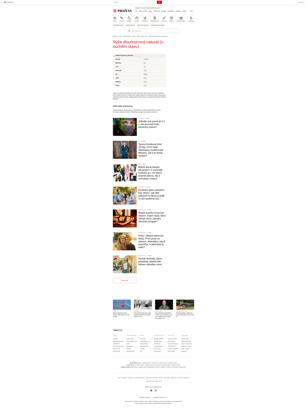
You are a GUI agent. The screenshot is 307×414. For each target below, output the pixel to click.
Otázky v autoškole (185, 348)
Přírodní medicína (180, 21)
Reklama (167, 377)
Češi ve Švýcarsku (172, 346)
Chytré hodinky (175, 367)
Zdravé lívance (157, 343)
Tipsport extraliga (144, 343)
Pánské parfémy (182, 367)
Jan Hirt (128, 343)
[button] (125, 127)
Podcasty (178, 11)
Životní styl (157, 11)
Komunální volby (116, 351)
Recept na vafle (157, 348)
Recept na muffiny (158, 341)
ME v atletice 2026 (144, 346)
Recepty (163, 11)
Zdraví (150, 11)
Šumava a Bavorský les (173, 343)
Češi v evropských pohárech (171, 363)
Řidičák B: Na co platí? (186, 346)
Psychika (136, 21)
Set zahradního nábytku (165, 365)
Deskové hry (163, 367)
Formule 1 (142, 348)
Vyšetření (129, 21)
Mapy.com (140, 363)
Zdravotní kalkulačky (157, 25)
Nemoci (115, 21)
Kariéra (124, 377)
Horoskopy (171, 11)
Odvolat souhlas (183, 377)
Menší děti (141, 187)
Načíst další (125, 280)
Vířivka (178, 365)
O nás (119, 377)
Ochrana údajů (140, 377)
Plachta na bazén (140, 365)
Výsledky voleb (116, 343)
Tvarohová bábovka (158, 346)
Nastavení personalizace (154, 381)
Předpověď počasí (147, 363)
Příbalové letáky (155, 21)
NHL (141, 351)
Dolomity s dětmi (171, 351)
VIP (136, 11)
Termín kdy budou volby (118, 346)
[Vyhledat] (159, 2)
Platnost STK (184, 351)
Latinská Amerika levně (173, 348)
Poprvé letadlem (171, 341)
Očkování (164, 21)
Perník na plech (157, 351)
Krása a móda (143, 11)
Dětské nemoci (130, 25)
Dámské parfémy (150, 367)
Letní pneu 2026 (185, 338)
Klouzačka (157, 365)
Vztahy (184, 11)
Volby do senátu (116, 348)
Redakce (131, 377)
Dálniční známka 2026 (186, 341)
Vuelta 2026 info (130, 338)
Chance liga (143, 338)
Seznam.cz (302, 2)
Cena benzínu (161, 363)
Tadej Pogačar (130, 346)
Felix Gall (129, 348)
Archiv (161, 377)
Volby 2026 (115, 338)
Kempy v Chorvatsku (172, 338)
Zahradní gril (174, 365)
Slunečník (152, 365)
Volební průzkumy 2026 (118, 341)
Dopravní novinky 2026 (186, 343)
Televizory (169, 367)
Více (191, 11)
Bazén (134, 365)
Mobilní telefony (134, 367)
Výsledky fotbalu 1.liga (145, 341)
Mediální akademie (152, 377)
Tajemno (141, 118)
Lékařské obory (118, 25)
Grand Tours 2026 (130, 351)
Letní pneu (157, 367)
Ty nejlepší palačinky (158, 338)
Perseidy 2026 (154, 363)
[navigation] (2, 2)
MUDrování (191, 21)
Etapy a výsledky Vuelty (132, 341)
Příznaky (122, 21)
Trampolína (147, 365)
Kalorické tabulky (143, 25)
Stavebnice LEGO (142, 367)
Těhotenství (145, 21)
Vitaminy (171, 21)
